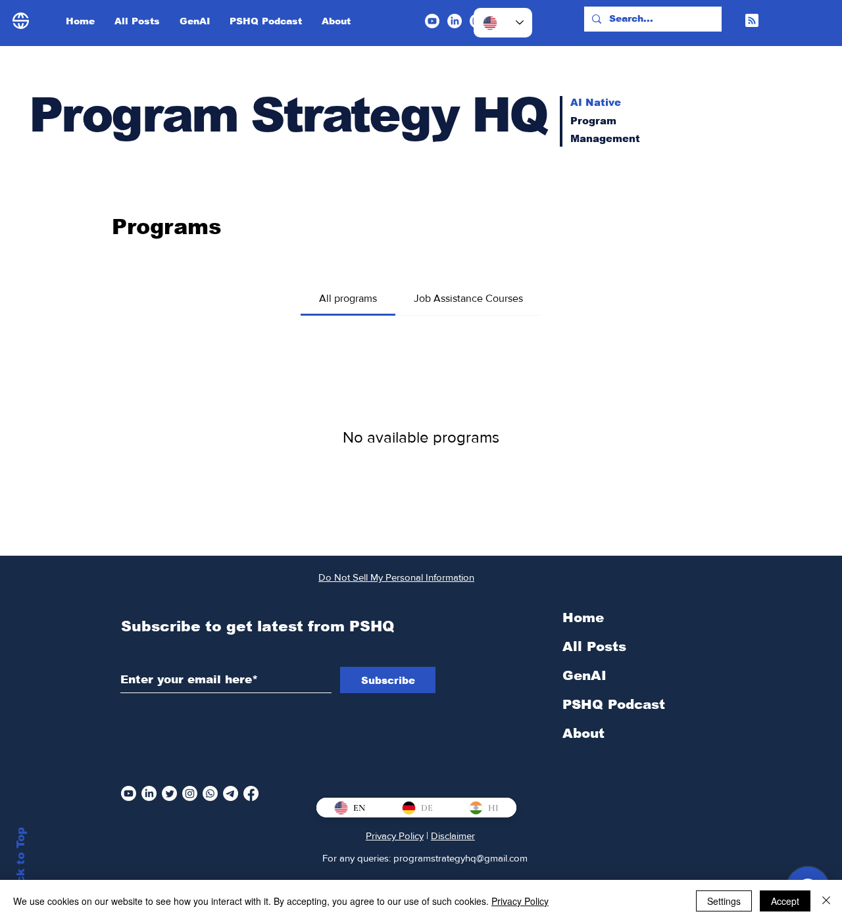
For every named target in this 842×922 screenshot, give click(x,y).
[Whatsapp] (210, 793)
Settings (724, 901)
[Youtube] (432, 21)
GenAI (584, 675)
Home (583, 617)
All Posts (594, 646)
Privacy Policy (395, 835)
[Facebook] (251, 793)
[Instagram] (189, 793)
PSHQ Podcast (613, 704)
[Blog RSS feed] (751, 21)
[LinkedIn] (454, 21)
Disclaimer (453, 835)
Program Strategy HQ (288, 114)
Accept (785, 901)
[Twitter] (169, 793)
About (583, 733)
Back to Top (20, 863)
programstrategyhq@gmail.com (460, 857)
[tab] (348, 298)
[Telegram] (230, 793)
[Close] (826, 900)
